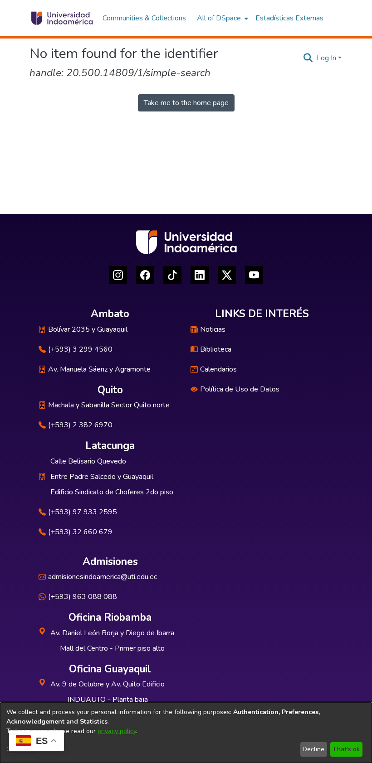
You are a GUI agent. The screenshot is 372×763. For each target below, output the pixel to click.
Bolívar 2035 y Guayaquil (87, 329)
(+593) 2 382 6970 (80, 425)
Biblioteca (215, 349)
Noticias (212, 329)
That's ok (346, 749)
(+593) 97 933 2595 (82, 512)
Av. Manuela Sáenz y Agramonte (99, 369)
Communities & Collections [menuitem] (144, 18)
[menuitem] (221, 18)
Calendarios (218, 369)
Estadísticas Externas (289, 18)
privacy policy (117, 731)
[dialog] (186, 733)
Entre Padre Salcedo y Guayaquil (101, 477)
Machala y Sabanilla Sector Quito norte (109, 405)
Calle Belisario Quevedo (88, 461)
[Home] (61, 18)
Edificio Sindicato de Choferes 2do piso (111, 492)
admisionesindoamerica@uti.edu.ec (102, 577)
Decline (313, 749)
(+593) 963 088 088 (82, 597)
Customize (21, 749)
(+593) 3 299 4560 (80, 349)
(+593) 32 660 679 (80, 532)
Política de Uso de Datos (239, 389)
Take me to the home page (186, 103)
